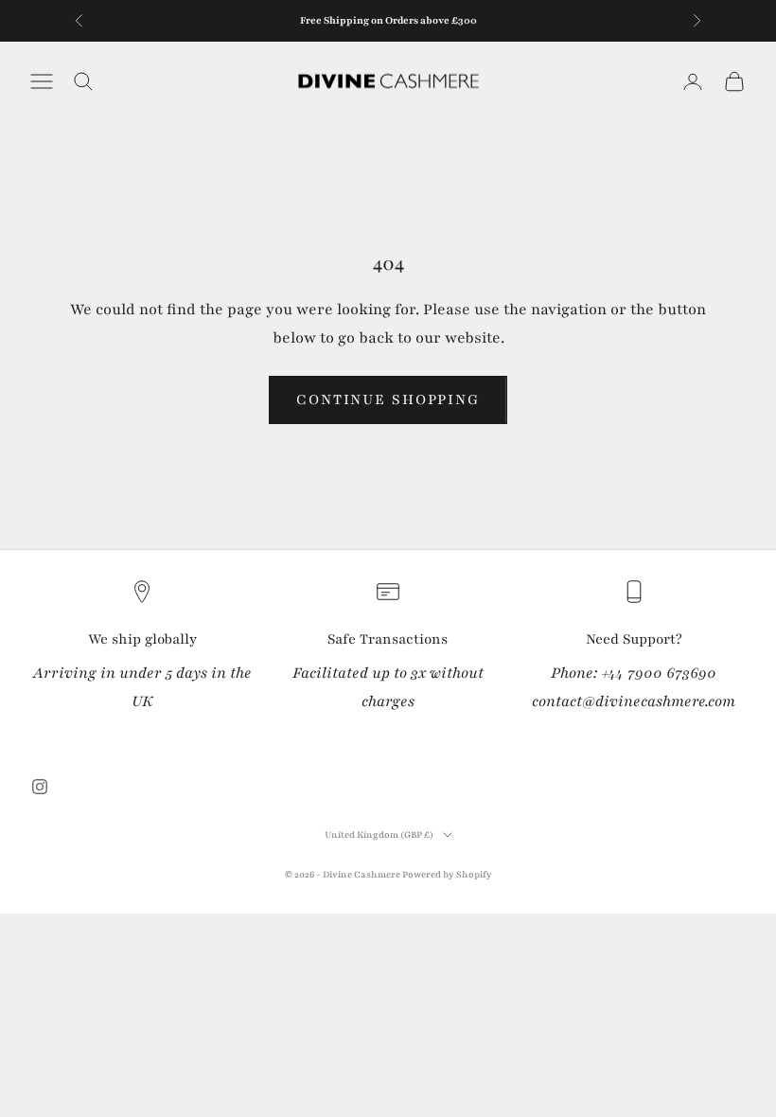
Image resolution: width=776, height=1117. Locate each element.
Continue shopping (388, 399)
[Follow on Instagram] (39, 786)
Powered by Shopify (447, 874)
